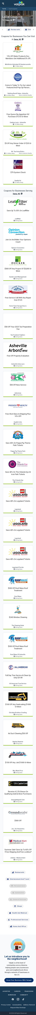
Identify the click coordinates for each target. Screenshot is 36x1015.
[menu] (3, 3)
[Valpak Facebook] (13, 999)
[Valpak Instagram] (18, 999)
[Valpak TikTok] (23, 999)
